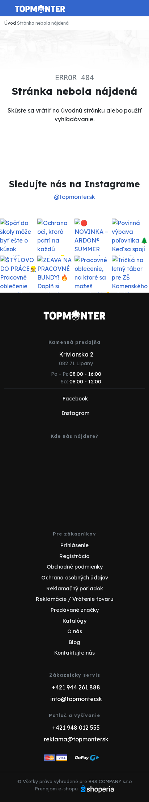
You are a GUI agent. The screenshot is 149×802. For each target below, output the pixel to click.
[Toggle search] (126, 8)
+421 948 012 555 (76, 727)
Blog (74, 642)
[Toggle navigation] (8, 10)
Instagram (75, 413)
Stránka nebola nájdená (43, 23)
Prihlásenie (74, 545)
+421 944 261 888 (76, 687)
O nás (74, 631)
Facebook (75, 398)
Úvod (10, 23)
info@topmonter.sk (76, 699)
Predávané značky (75, 610)
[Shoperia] (97, 788)
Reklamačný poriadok (74, 588)
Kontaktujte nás (74, 653)
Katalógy (74, 621)
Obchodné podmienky (75, 566)
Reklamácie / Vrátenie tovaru (75, 599)
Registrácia (74, 556)
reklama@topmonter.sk (76, 739)
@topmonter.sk (74, 196)
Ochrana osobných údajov (74, 577)
